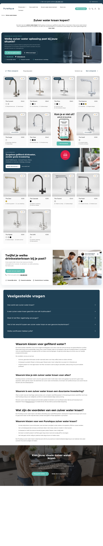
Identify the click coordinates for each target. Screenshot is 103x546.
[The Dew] (14, 185)
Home (3, 15)
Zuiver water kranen (31, 496)
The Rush (82, 198)
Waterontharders (31, 500)
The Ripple (9, 234)
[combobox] (95, 1)
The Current (9, 101)
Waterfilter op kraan (50, 512)
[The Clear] (39, 123)
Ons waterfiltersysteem (51, 507)
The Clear (33, 137)
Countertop (29, 498)
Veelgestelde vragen (68, 500)
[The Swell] (88, 123)
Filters (28, 509)
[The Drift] (39, 220)
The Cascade (34, 198)
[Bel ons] (92, 9)
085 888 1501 (59, 1)
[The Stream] (39, 87)
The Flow (57, 101)
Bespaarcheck (30, 401)
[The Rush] (88, 185)
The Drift (32, 234)
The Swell (82, 137)
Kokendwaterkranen (32, 503)
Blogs (46, 514)
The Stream (33, 101)
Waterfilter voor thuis (51, 509)
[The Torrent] (63, 185)
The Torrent (58, 198)
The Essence (83, 101)
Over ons (65, 496)
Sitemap (65, 514)
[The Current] (14, 87)
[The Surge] (14, 123)
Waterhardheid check (51, 500)
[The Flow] (63, 87)
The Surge (9, 137)
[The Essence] (88, 87)
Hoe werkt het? (49, 496)
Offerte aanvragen (81, 8)
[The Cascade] (39, 185)
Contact (65, 498)
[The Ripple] (14, 220)
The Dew (8, 198)
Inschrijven (87, 524)
